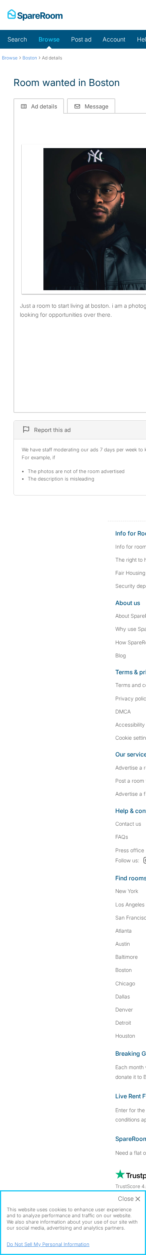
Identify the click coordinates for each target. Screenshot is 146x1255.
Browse (49, 39)
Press (129, 850)
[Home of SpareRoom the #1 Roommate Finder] (35, 14)
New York (126, 891)
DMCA (123, 711)
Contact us (128, 823)
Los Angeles (130, 904)
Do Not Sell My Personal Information (48, 1244)
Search (17, 39)
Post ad (81, 39)
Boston (123, 970)
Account (114, 39)
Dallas (122, 996)
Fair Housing (130, 573)
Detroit (123, 1022)
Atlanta (123, 930)
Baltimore (126, 957)
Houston (125, 1035)
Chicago (125, 983)
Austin (122, 944)
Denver (124, 1009)
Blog (120, 655)
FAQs (121, 837)
